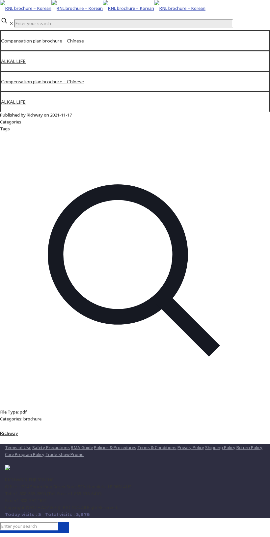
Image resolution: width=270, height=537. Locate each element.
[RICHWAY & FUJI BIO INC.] (102, 8)
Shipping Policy (220, 447)
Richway (35, 115)
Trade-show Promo (64, 454)
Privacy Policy (190, 447)
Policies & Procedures (115, 447)
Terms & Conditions (156, 447)
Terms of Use (18, 447)
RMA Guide (82, 447)
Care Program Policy (24, 454)
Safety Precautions (51, 447)
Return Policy (249, 447)
